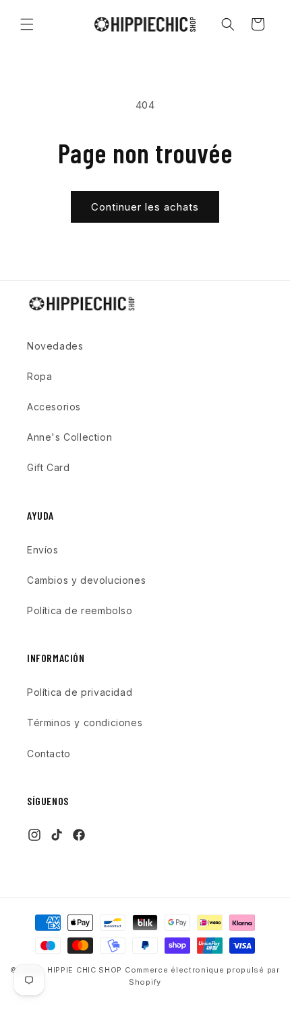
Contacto (49, 753)
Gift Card (48, 467)
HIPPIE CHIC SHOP (86, 970)
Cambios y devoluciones (86, 580)
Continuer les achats (145, 206)
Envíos (43, 549)
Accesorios (54, 406)
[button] (27, 24)
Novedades (55, 346)
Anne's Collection (69, 437)
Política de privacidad (79, 692)
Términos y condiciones (84, 722)
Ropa (39, 376)
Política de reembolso (80, 610)
